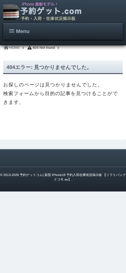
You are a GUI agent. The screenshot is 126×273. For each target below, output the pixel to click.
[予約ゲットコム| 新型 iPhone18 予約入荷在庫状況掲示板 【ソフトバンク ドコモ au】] (45, 11)
